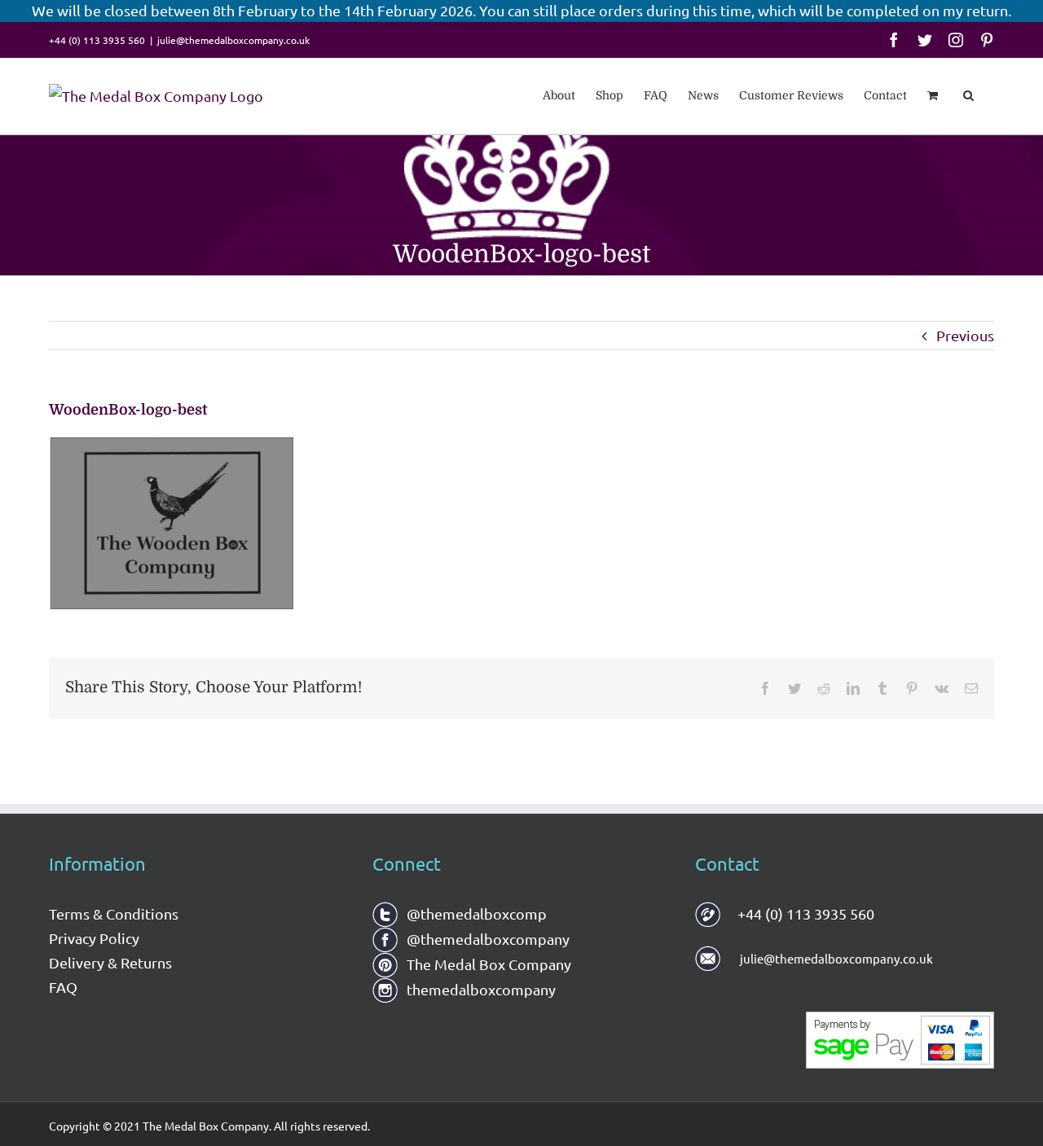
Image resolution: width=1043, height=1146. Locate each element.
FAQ (63, 986)
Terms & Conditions (113, 913)
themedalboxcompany (479, 989)
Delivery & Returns (110, 962)
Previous (965, 335)
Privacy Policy (94, 937)
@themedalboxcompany (486, 938)
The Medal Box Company (487, 964)
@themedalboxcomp (475, 913)
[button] (968, 94)
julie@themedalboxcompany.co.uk (233, 39)
